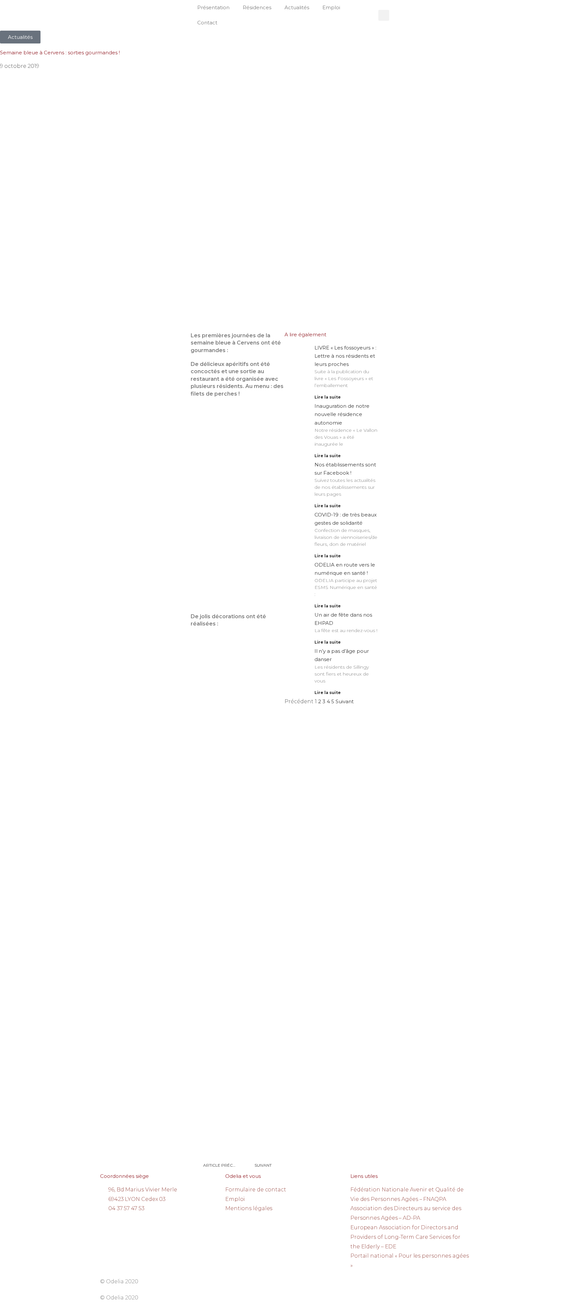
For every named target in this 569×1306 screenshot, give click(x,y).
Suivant (345, 701)
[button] (383, 15)
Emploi (331, 7)
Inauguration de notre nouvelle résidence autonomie (341, 414)
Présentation (213, 7)
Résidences (257, 7)
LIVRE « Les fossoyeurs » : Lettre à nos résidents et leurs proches (345, 356)
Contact (207, 22)
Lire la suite (327, 397)
